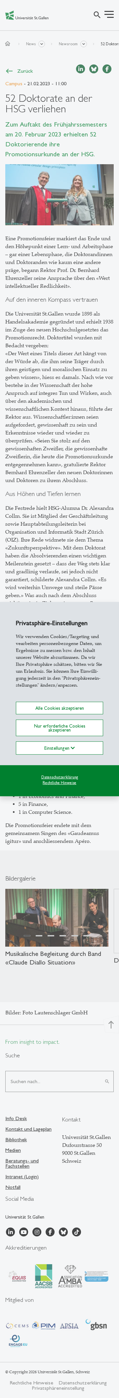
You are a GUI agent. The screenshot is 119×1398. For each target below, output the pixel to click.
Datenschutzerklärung (59, 777)
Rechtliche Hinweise (59, 782)
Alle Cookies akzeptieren (59, 707)
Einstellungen (57, 748)
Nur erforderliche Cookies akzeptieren (59, 728)
